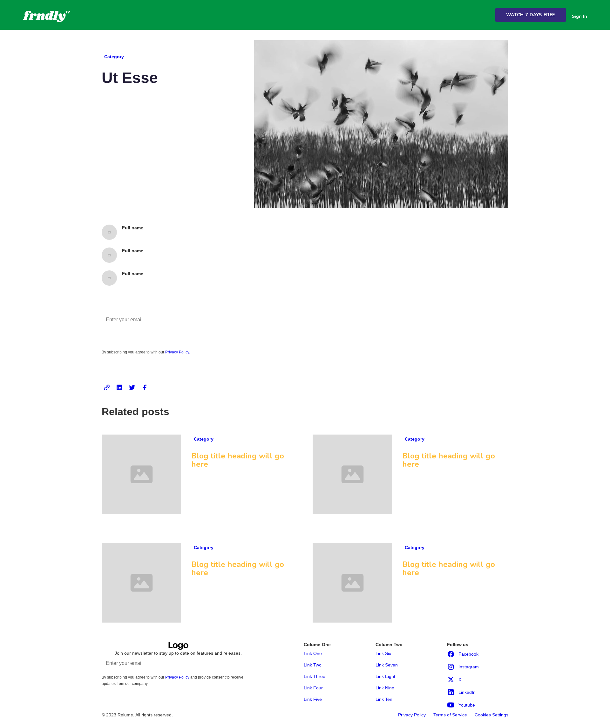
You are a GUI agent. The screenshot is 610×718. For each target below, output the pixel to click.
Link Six (383, 653)
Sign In (579, 16)
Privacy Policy (412, 714)
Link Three (314, 676)
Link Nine (385, 687)
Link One (313, 653)
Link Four (313, 687)
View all (492, 427)
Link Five (313, 699)
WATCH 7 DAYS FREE (530, 15)
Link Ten (384, 699)
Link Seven (387, 664)
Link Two (313, 664)
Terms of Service (450, 714)
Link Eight (385, 676)
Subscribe (238, 662)
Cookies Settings (491, 714)
